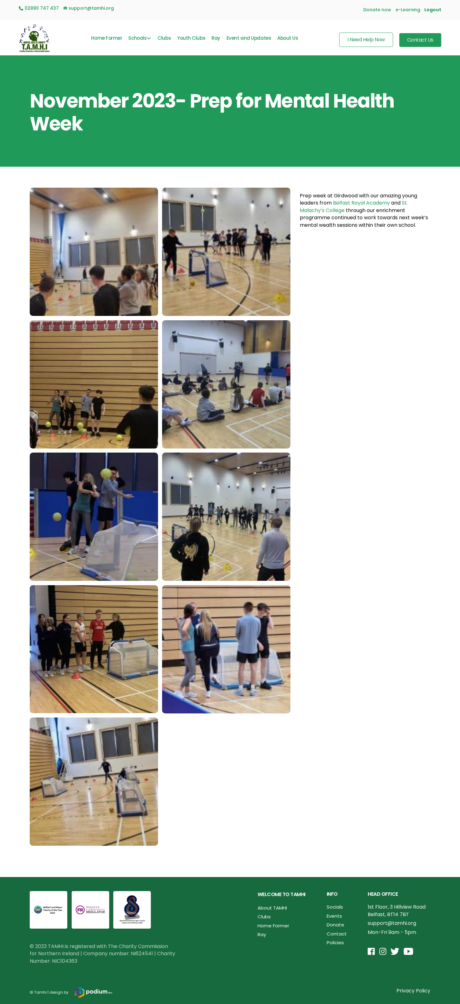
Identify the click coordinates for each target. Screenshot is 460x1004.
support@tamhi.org (392, 923)
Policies (335, 942)
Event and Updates (249, 38)
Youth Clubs (191, 38)
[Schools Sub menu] (148, 38)
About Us (287, 38)
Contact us (420, 39)
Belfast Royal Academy (361, 202)
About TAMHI (272, 908)
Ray (216, 38)
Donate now (377, 10)
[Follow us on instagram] (382, 952)
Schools (137, 38)
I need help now (366, 39)
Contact (337, 933)
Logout (432, 10)
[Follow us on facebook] (371, 952)
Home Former (106, 38)
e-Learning (408, 10)
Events (334, 916)
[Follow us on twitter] (395, 952)
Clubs (164, 38)
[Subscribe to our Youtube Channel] (408, 952)
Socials (335, 907)
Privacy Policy (413, 990)
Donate (335, 924)
